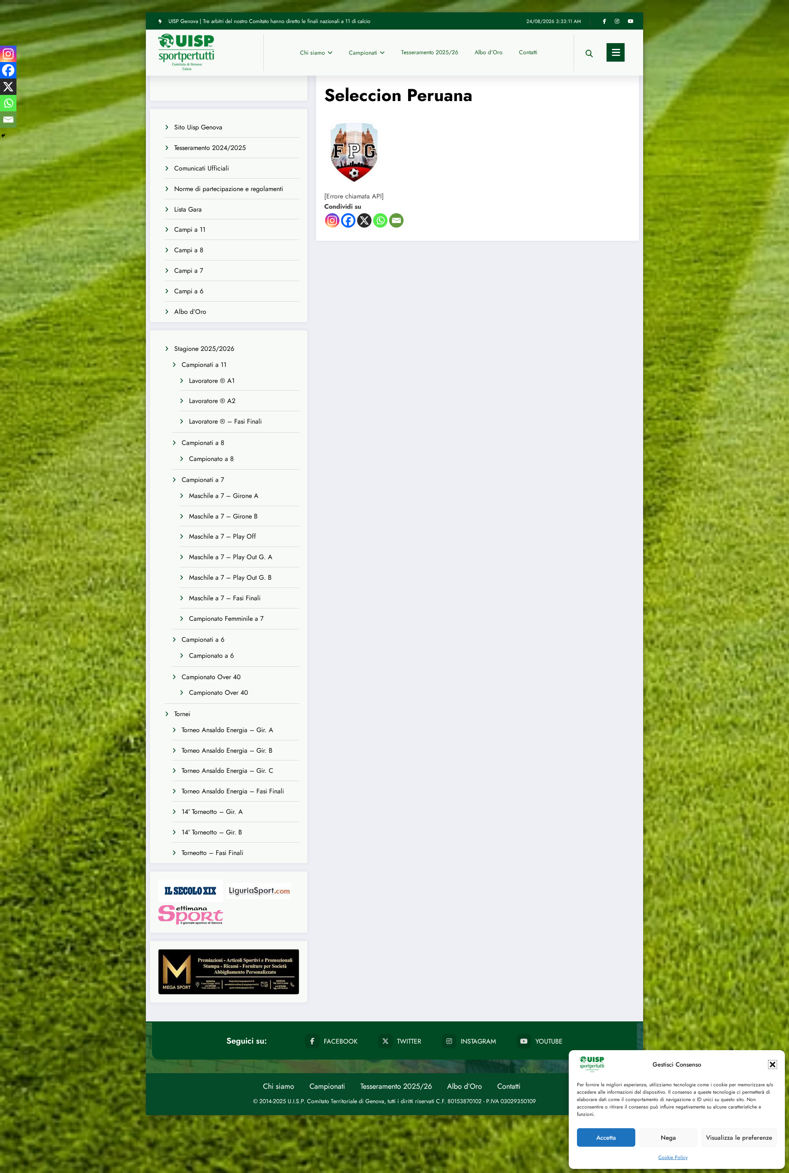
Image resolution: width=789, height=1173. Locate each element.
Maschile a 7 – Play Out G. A (230, 557)
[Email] (396, 220)
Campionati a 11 (204, 364)
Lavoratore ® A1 (212, 380)
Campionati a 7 (203, 479)
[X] (364, 220)
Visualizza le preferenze (739, 1137)
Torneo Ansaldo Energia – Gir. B (227, 750)
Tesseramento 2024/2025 (210, 147)
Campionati (363, 52)
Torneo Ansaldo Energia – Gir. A (227, 730)
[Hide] (3, 135)
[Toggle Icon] (616, 52)
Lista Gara (188, 209)
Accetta (606, 1137)
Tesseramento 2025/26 (429, 52)
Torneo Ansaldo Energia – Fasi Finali (233, 791)
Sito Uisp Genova (198, 127)
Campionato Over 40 (211, 677)
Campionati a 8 (203, 442)
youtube (549, 1041)
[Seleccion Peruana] (355, 150)
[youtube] (631, 21)
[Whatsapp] (380, 220)
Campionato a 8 (211, 458)
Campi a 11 (189, 229)
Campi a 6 (188, 291)
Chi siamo (312, 52)
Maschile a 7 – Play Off (222, 536)
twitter (409, 1041)
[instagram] (617, 21)
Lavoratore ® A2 (212, 401)
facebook (341, 1041)
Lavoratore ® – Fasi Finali (225, 421)
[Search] (589, 52)
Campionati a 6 (203, 639)
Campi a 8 (188, 250)
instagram (478, 1041)
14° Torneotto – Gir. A (212, 811)
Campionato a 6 (211, 655)
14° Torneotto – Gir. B (212, 832)
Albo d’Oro (489, 52)
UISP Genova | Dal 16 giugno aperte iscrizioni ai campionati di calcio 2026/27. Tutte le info (271, 21)
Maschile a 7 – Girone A (223, 495)
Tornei (182, 714)
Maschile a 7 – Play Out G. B (230, 577)
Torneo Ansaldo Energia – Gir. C (227, 770)
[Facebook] (348, 220)
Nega (668, 1137)
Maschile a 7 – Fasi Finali (225, 598)
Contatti (528, 52)
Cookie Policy (672, 1157)
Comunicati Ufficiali (201, 168)
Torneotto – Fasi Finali (212, 852)
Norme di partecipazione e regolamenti (228, 189)
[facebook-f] (604, 21)
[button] (772, 1064)
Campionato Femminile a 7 (226, 618)
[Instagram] (332, 220)
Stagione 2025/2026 (204, 348)
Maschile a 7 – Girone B (223, 516)
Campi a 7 (188, 270)
